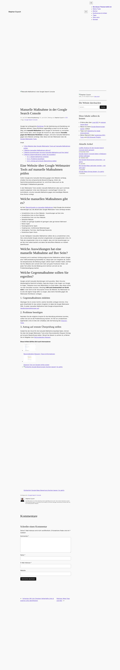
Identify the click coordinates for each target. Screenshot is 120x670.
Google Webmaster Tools (28, 139)
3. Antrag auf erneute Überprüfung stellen (42, 161)
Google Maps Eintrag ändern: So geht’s (91, 171)
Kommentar (24, 536)
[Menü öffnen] (86, 11)
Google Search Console (30, 119)
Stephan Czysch (14, 12)
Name (22, 555)
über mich (96, 96)
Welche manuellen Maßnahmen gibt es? (37, 150)
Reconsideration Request (42, 337)
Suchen (103, 107)
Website (23, 570)
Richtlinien (40, 126)
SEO (66, 117)
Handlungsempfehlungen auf (29, 308)
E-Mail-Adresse (25, 563)
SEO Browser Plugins (94, 137)
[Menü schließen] (91, 3)
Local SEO (95, 122)
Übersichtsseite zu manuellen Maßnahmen (39, 207)
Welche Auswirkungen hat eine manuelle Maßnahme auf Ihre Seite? (46, 152)
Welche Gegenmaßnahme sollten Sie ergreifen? (40, 154)
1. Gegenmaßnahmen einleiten (38, 157)
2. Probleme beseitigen (35, 159)
